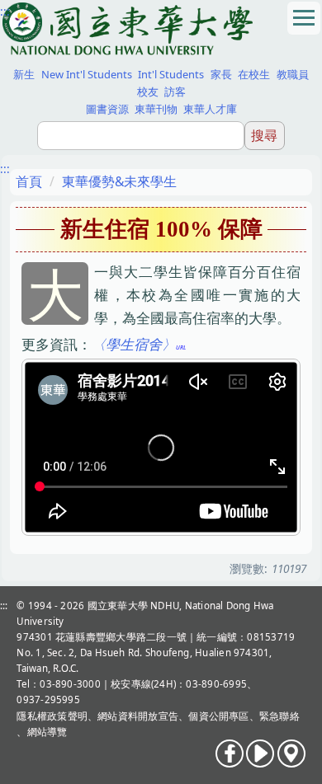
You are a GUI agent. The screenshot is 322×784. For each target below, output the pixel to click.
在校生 (254, 74)
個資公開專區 (218, 716)
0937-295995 (48, 699)
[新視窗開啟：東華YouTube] (260, 753)
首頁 (29, 181)
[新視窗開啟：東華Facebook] (229, 753)
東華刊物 (156, 108)
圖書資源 (107, 108)
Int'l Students (171, 74)
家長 (221, 74)
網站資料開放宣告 (137, 716)
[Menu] (303, 18)
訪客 (175, 91)
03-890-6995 (216, 684)
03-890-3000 (70, 684)
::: (5, 11)
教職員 (293, 74)
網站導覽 (47, 731)
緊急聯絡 (279, 716)
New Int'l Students (86, 74)
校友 (148, 91)
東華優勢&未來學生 (119, 181)
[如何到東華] (291, 753)
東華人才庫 (210, 108)
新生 (24, 74)
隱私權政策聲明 (52, 716)
